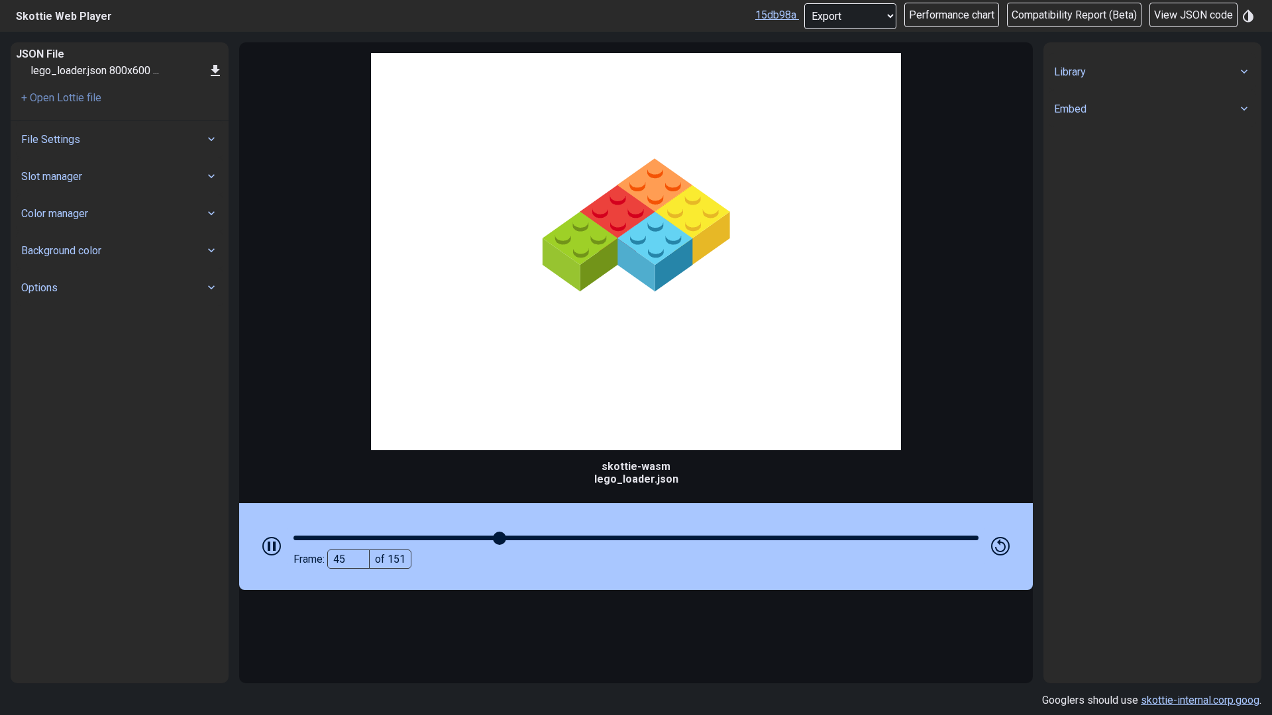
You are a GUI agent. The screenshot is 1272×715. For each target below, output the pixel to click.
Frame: (349, 559)
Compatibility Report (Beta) (1074, 15)
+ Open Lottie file (61, 97)
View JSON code (1193, 15)
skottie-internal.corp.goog (1200, 700)
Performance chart (951, 15)
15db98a (775, 15)
